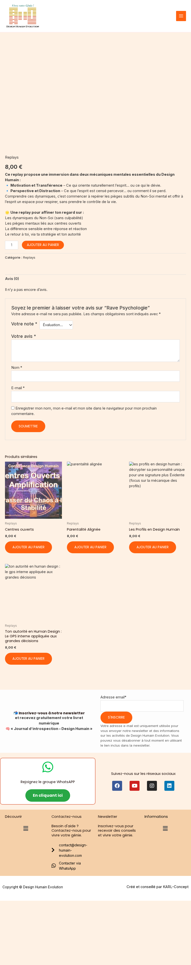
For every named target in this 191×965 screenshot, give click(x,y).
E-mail (18, 388)
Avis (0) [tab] (12, 278)
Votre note (24, 323)
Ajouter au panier (43, 244)
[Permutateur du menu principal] (181, 16)
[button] (25, 828)
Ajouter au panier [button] (28, 547)
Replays (12, 157)
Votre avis (23, 336)
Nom (16, 367)
